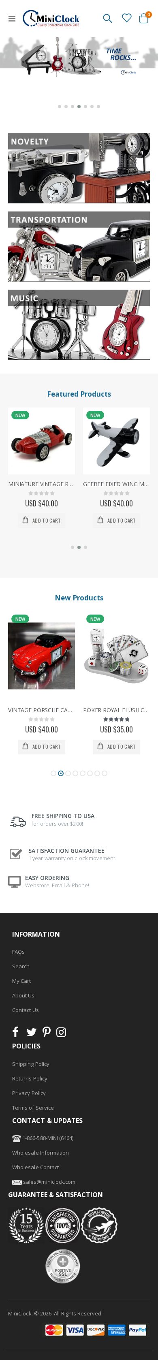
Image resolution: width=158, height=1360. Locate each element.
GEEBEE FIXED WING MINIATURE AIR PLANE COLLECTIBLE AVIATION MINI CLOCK (116, 484)
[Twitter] (31, 1034)
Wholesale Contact (35, 1167)
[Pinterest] (46, 1034)
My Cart (21, 980)
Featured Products (79, 394)
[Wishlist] (126, 17)
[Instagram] (61, 1034)
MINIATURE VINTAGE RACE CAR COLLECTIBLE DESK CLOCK (41, 484)
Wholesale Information (40, 1152)
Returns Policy (29, 1078)
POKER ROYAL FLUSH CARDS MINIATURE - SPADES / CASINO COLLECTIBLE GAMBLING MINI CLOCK (41, 710)
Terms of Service (33, 1107)
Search (21, 966)
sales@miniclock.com (49, 1181)
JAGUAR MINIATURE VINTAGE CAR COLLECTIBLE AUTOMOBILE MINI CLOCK (116, 710)
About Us (23, 995)
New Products (79, 597)
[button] (59, 106)
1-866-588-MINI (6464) (47, 1138)
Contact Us (25, 1010)
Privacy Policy (29, 1093)
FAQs (18, 951)
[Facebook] (17, 1034)
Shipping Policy (30, 1064)
